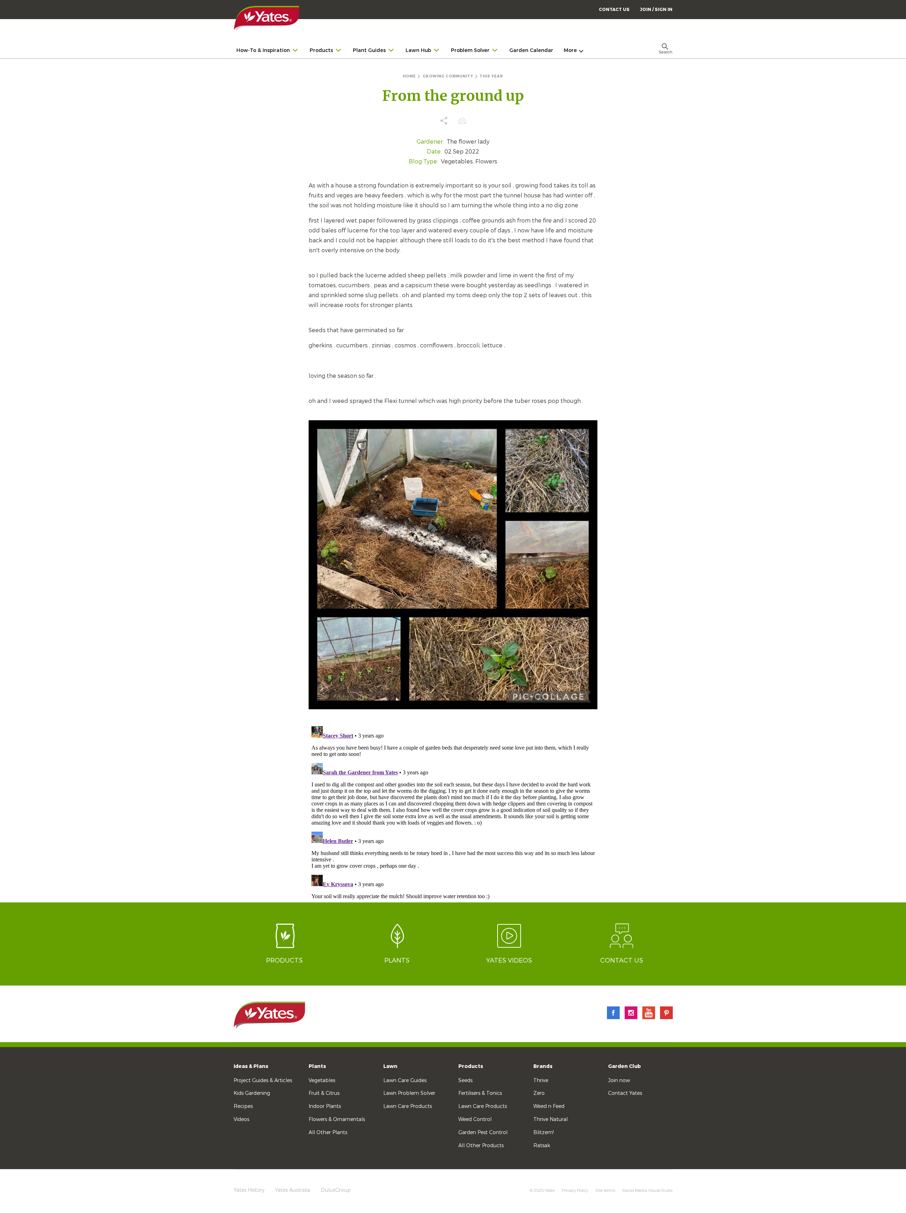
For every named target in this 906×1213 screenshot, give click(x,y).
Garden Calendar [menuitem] (531, 50)
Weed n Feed (548, 1106)
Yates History (249, 1190)
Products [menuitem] (321, 50)
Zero (539, 1093)
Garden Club (624, 1066)
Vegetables (322, 1080)
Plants (317, 1066)
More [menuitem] (570, 50)
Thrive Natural (550, 1119)
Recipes (243, 1106)
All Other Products (481, 1145)
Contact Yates (625, 1093)
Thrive (540, 1080)
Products (470, 1066)
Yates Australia (292, 1190)
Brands (542, 1066)
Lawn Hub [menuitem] (418, 50)
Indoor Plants (325, 1106)
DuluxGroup (336, 1190)
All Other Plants (328, 1132)
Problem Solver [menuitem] (470, 50)
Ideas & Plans (251, 1066)
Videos (241, 1119)
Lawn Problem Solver (409, 1093)
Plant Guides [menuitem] (369, 50)
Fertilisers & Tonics (480, 1093)
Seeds (465, 1080)
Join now (619, 1080)
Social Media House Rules (647, 1190)
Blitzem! (543, 1132)
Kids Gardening (252, 1093)
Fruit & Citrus (324, 1093)
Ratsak (541, 1145)
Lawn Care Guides (404, 1080)
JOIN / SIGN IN (656, 9)
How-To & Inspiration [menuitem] (263, 50)
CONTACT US (614, 9)
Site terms (605, 1190)
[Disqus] (453, 811)
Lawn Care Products (407, 1106)
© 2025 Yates (542, 1190)
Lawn (390, 1066)
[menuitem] (656, 9)
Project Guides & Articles (263, 1080)
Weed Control (475, 1119)
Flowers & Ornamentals (337, 1119)
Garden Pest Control (483, 1132)
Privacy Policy (575, 1190)
